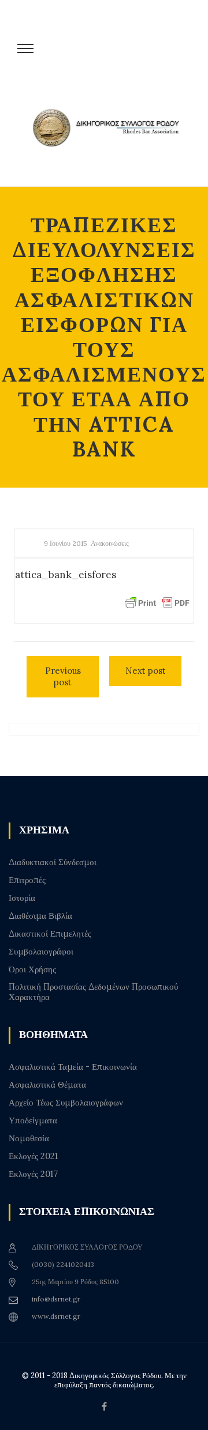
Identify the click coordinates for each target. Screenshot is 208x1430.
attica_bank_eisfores (65, 574)
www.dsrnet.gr (56, 1316)
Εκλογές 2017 (33, 1174)
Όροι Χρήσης (32, 969)
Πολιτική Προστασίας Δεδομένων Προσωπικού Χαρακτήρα (93, 992)
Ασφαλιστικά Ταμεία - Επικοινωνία (73, 1067)
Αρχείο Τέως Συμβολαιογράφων (66, 1102)
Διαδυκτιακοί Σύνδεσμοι (52, 862)
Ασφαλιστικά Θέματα (47, 1085)
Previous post (63, 676)
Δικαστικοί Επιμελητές (50, 934)
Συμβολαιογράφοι (41, 951)
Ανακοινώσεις (110, 543)
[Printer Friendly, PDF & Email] (157, 602)
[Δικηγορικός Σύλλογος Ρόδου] (110, 139)
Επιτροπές (27, 880)
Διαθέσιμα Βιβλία (40, 916)
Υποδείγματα (33, 1120)
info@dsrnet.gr (56, 1299)
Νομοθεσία (29, 1138)
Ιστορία (22, 898)
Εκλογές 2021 (33, 1156)
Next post (145, 670)
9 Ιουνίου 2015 (65, 543)
